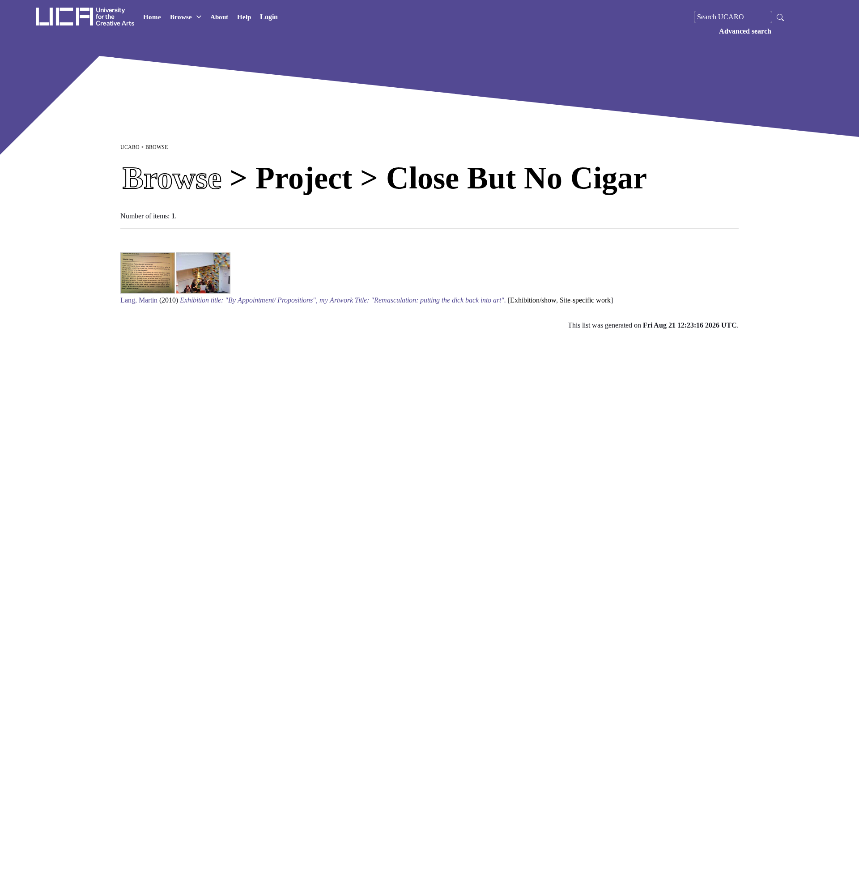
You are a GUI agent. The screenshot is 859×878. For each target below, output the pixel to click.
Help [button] (244, 17)
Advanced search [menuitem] (745, 31)
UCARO (130, 147)
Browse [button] (181, 17)
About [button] (219, 17)
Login (269, 17)
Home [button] (152, 17)
